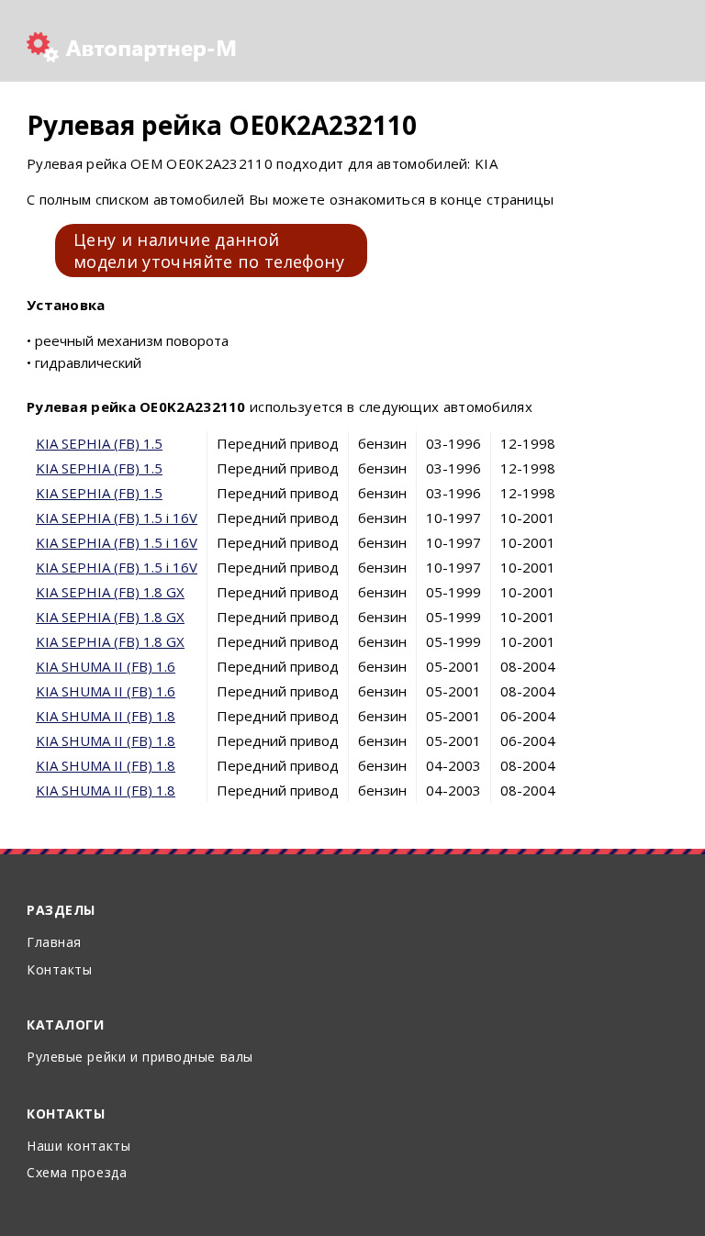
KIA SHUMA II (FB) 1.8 (105, 716)
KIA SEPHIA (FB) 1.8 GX (110, 592)
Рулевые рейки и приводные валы (140, 1056)
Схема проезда (77, 1172)
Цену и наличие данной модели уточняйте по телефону (208, 250)
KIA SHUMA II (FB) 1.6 (105, 666)
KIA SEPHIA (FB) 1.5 (99, 443)
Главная (54, 942)
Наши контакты (78, 1145)
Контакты (59, 969)
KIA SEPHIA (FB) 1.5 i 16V (116, 517)
